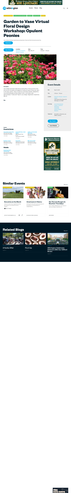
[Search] (64, 8)
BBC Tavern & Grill (31, 140)
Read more (8, 42)
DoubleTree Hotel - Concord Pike (7, 151)
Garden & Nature (57, 109)
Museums (56, 110)
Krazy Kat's (18, 140)
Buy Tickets (8, 49)
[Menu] (67, 8)
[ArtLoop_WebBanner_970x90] (35, 2)
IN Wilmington (10, 8)
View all (65, 184)
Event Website (53, 125)
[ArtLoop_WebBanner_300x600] (52, 153)
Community (56, 108)
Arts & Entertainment (58, 104)
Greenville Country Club (9, 132)
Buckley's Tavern (7, 140)
